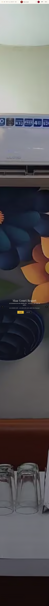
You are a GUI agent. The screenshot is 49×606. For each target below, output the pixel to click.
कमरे (4, 1)
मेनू (9, 1)
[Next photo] (46, 306)
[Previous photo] (2, 306)
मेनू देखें (20, 312)
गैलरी (7, 1)
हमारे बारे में (12, 1)
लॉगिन (42, 1)
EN (36, 1)
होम (2, 1)
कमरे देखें (28, 312)
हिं (38, 1)
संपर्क (15, 1)
